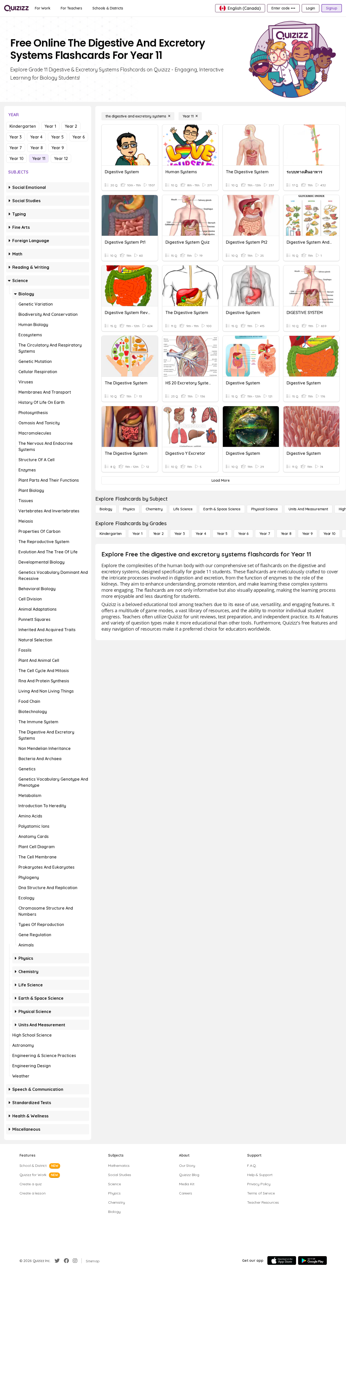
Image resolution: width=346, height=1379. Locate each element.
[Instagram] (75, 1261)
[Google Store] (312, 1260)
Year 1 (50, 126)
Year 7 (15, 147)
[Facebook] (66, 1261)
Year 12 (61, 158)
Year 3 (15, 136)
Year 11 (38, 158)
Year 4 (36, 136)
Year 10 (16, 158)
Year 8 (36, 147)
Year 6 (78, 136)
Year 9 (57, 147)
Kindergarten (22, 126)
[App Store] (281, 1260)
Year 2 (71, 126)
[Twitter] (57, 1261)
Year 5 (57, 136)
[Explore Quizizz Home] (16, 8)
